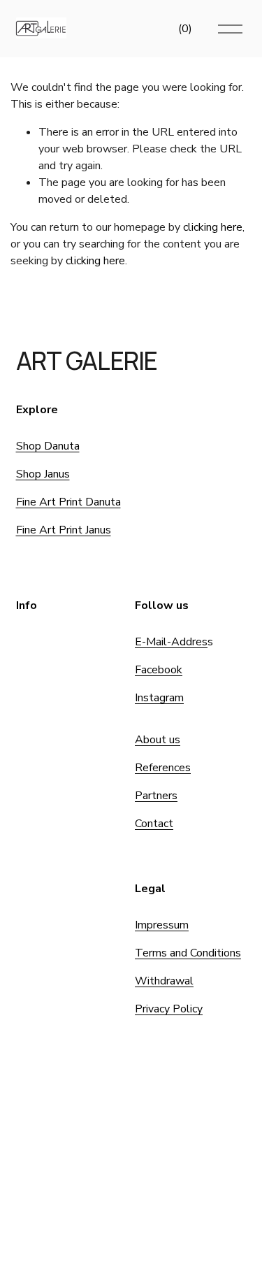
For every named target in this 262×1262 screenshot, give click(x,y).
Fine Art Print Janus (63, 530)
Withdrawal (164, 981)
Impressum (162, 925)
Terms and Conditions (188, 953)
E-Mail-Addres (171, 642)
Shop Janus (43, 474)
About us (157, 739)
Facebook (158, 669)
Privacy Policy (169, 1009)
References (163, 767)
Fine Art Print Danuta (68, 502)
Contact (154, 823)
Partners (156, 795)
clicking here (212, 227)
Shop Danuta (48, 446)
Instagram (159, 697)
